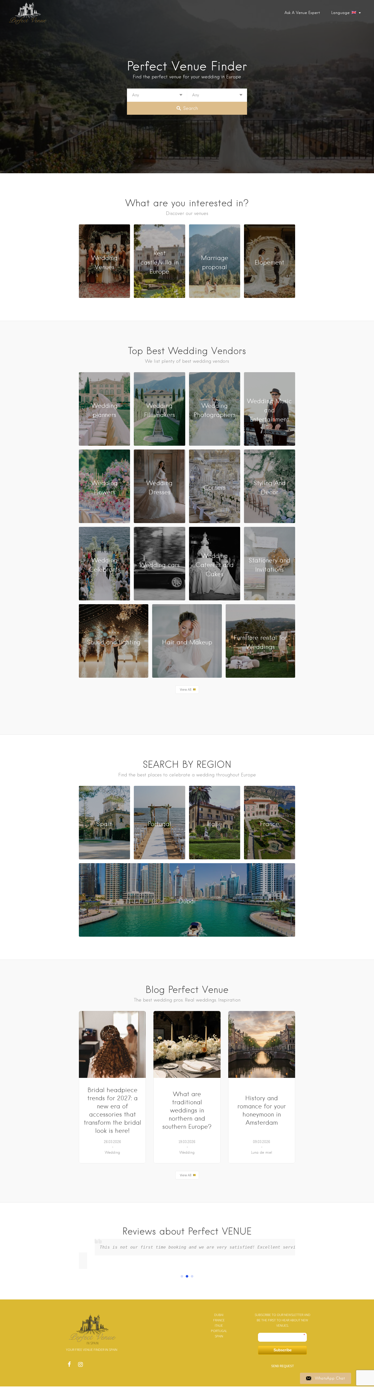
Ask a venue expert (302, 12)
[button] (182, 1276)
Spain (219, 1336)
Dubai (218, 1314)
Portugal (219, 1330)
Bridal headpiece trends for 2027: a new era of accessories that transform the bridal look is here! (112, 1110)
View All (185, 689)
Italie (219, 1325)
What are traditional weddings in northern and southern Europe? (186, 1110)
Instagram (80, 1365)
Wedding (112, 1152)
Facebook (69, 1365)
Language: (341, 12)
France (219, 1320)
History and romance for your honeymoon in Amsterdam (261, 1110)
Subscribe (283, 1350)
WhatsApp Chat (330, 1378)
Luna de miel (261, 1152)
